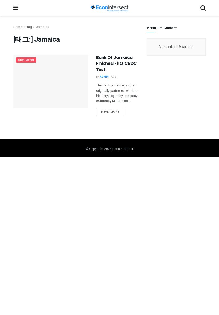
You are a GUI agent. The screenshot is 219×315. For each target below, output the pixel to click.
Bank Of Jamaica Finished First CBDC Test (116, 63)
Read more (110, 111)
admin (104, 77)
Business (26, 60)
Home (17, 27)
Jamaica (42, 27)
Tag (29, 27)
